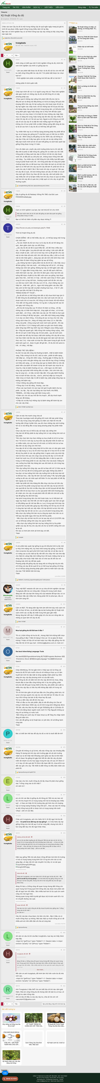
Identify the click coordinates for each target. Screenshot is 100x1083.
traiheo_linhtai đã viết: (23, 837)
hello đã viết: (21, 873)
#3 (64, 88)
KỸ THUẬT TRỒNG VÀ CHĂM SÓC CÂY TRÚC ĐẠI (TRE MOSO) (33, 1026)
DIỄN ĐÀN (59, 7)
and (25, 407)
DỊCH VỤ (36, 7)
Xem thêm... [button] (40, 969)
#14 (64, 730)
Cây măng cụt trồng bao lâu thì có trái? (11, 1025)
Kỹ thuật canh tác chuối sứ (55, 1042)
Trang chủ (6, 7)
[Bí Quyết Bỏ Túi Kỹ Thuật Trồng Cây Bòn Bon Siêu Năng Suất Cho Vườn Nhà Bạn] (56, 1018)
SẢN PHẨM (26, 7)
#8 (64, 542)
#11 (64, 627)
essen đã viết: (21, 905)
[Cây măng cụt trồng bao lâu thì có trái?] (11, 1018)
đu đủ (21, 19)
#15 (64, 747)
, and (13, 38)
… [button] (9, 55)
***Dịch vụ (73, 23)
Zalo (5, 1073)
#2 (64, 59)
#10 (64, 604)
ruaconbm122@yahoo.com (25, 999)
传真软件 (25, 656)
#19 (64, 833)
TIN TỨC (16, 7)
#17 (64, 794)
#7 (64, 412)
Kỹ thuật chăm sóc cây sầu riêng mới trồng (11, 1062)
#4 (64, 191)
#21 (64, 950)
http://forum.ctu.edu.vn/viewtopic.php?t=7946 (33, 228)
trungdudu (6, 19)
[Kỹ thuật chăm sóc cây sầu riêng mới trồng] (11, 1055)
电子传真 (44, 656)
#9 (64, 585)
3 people (20, 537)
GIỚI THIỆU (49, 7)
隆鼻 (52, 659)
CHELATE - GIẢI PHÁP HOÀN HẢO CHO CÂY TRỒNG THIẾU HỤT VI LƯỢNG (11, 1045)
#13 (64, 666)
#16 (64, 777)
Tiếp (16, 55)
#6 (64, 224)
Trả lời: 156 (11, 23)
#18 (64, 815)
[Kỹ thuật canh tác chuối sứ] (56, 1036)
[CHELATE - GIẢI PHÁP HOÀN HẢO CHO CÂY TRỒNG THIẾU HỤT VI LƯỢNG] (11, 1036)
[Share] (64, 23)
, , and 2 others (33, 185)
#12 (64, 648)
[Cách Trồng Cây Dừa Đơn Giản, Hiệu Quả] (33, 1036)
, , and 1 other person (34, 579)
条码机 (32, 659)
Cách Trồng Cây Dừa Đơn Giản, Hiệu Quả (33, 1043)
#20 (64, 932)
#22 (64, 986)
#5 (64, 206)
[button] (41, 7)
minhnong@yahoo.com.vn (46, 643)
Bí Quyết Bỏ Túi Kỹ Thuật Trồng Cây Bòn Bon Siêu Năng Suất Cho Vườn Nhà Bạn (56, 1026)
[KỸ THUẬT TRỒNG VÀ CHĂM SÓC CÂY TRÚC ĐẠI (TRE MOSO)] (33, 1018)
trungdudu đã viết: (22, 954)
